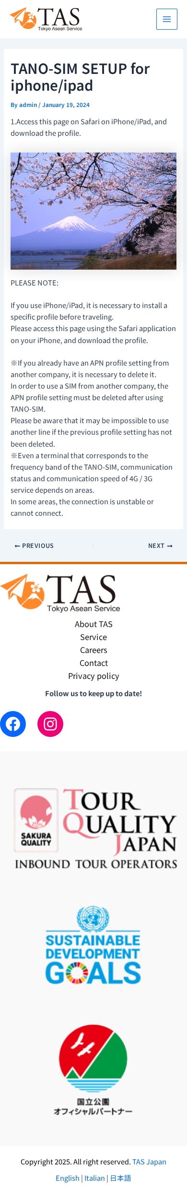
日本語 (119, 1178)
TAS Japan (149, 1161)
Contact (94, 662)
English (68, 1178)
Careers (93, 649)
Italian (94, 1178)
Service (93, 636)
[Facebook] (13, 724)
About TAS (94, 623)
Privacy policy (93, 675)
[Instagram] (50, 724)
